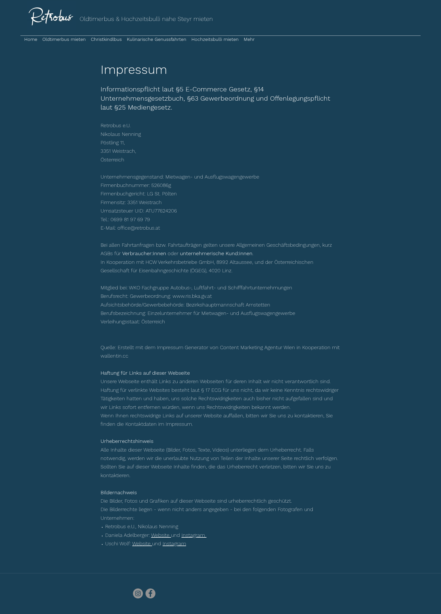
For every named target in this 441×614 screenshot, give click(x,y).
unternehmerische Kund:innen (216, 253)
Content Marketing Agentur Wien (257, 347)
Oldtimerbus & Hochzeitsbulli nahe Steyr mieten (146, 18)
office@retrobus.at (138, 228)
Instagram (193, 535)
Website (161, 535)
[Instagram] (138, 593)
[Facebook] (150, 593)
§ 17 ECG (211, 390)
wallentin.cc (114, 356)
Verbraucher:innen (144, 253)
